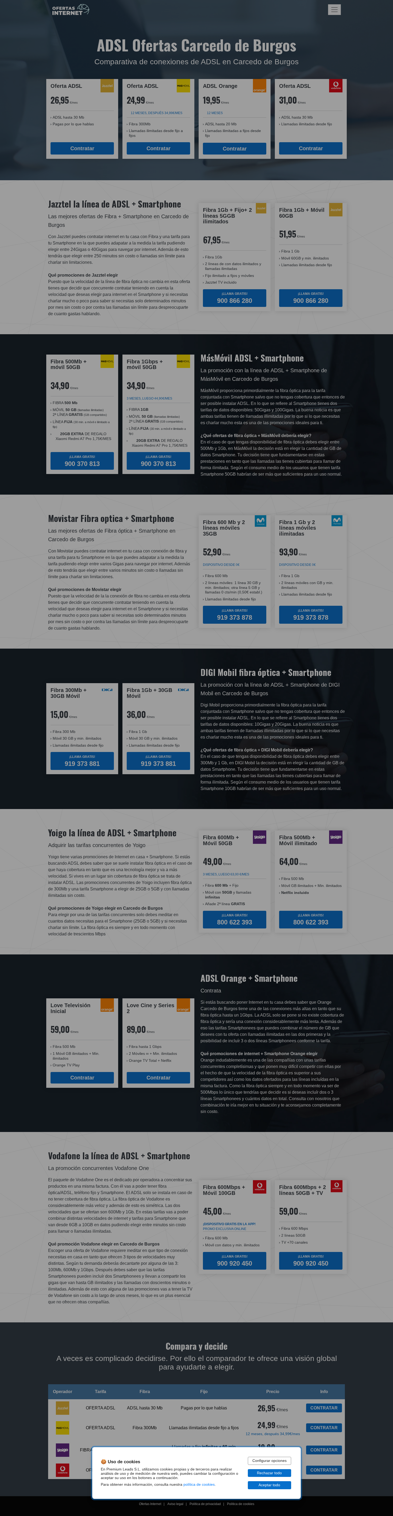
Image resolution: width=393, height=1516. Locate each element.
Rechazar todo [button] (269, 1473)
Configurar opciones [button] (269, 1461)
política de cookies (199, 1485)
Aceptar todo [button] (269, 1485)
